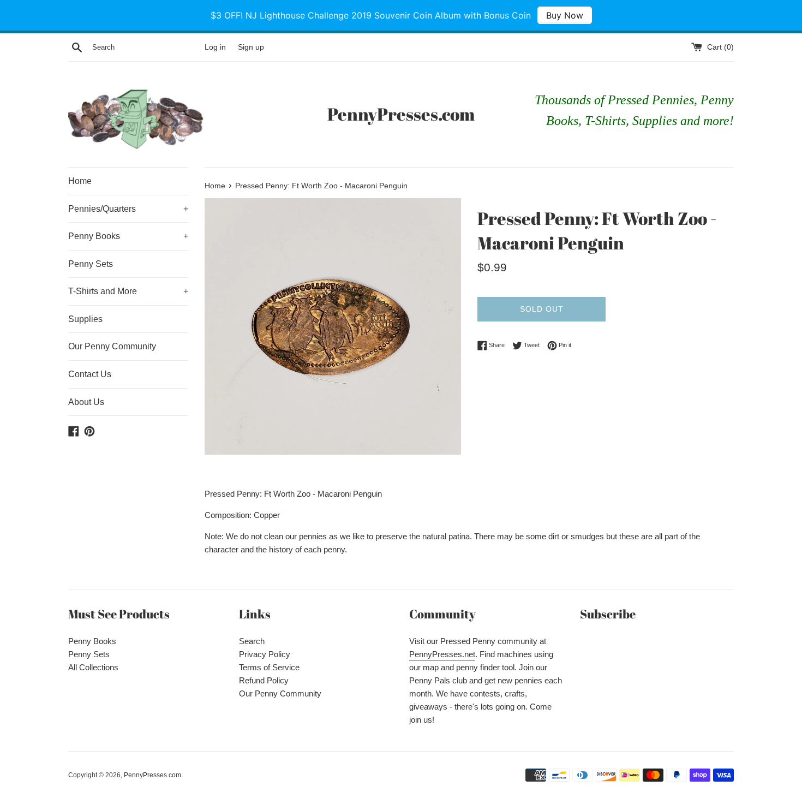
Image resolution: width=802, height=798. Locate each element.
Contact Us (89, 374)
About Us (86, 402)
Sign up (251, 47)
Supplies (85, 319)
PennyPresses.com (401, 114)
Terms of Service (269, 667)
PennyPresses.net (442, 654)
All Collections (93, 667)
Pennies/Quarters (128, 208)
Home (80, 181)
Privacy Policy (264, 654)
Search (252, 641)
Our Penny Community (112, 346)
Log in (215, 47)
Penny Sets (90, 264)
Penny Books (128, 236)
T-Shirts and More (128, 291)
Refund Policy (264, 680)
